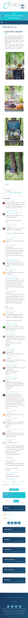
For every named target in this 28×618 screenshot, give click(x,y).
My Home (18, 597)
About (8, 597)
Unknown (8, 239)
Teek (7, 420)
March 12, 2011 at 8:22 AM (11, 364)
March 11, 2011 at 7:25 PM (11, 323)
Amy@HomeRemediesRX (12, 261)
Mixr (22, 38)
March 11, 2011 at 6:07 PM (11, 277)
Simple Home (9, 334)
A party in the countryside (13, 31)
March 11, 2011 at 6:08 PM (11, 291)
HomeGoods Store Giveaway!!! (16, 556)
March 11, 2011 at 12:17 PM (11, 210)
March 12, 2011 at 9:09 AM (11, 377)
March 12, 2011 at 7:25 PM (11, 439)
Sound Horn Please (10, 325)
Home (14, 481)
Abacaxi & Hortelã (10, 366)
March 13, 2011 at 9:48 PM (11, 460)
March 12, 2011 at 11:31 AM (11, 391)
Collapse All (14, 489)
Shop (13, 597)
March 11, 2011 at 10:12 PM (11, 356)
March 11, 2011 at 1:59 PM (11, 225)
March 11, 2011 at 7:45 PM (11, 333)
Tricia (7, 358)
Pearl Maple (8, 350)
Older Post (22, 481)
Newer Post (6, 481)
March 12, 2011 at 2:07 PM (11, 429)
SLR (6, 431)
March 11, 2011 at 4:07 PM (11, 237)
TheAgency (8, 518)
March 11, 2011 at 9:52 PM (11, 349)
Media (23, 597)
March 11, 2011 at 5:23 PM (11, 259)
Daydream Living (10, 378)
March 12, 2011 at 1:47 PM (11, 411)
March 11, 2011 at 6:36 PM (11, 310)
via (8, 184)
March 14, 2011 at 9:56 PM (11, 473)
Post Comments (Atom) (14, 484)
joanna (7, 412)
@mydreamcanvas (14, 18)
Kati (6, 226)
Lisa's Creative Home (11, 278)
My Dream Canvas (9, 514)
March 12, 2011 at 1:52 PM (11, 418)
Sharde (7, 441)
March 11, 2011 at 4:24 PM (11, 245)
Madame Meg (9, 201)
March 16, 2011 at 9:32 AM (11, 479)
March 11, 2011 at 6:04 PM (11, 269)
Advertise (14, 601)
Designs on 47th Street (11, 393)
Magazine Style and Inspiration (15, 192)
